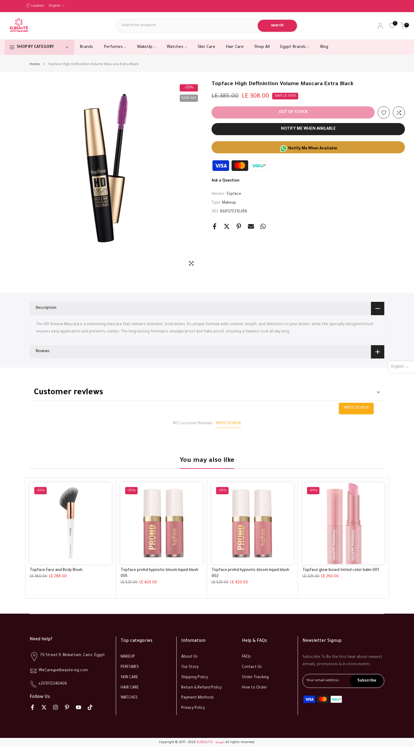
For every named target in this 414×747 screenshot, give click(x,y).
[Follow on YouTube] (78, 707)
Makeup (229, 203)
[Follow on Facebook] (32, 707)
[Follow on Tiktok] (90, 707)
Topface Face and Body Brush (56, 570)
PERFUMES (130, 667)
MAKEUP (128, 657)
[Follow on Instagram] (55, 707)
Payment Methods (197, 698)
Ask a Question (225, 181)
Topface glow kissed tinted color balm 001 (340, 570)
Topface (233, 194)
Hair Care (235, 47)
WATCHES (129, 698)
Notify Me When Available (308, 129)
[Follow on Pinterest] (67, 707)
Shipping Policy (194, 677)
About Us (189, 657)
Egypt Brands (293, 47)
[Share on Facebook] (215, 226)
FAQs (246, 657)
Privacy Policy (193, 708)
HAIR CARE (130, 688)
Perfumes (113, 47)
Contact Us (252, 667)
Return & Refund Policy (201, 688)
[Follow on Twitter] (44, 707)
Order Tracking (255, 677)
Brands (86, 47)
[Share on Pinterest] (239, 226)
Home (35, 65)
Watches (175, 47)
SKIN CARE (129, 677)
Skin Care (206, 47)
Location (37, 6)
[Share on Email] (251, 226)
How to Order (254, 688)
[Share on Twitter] (227, 226)
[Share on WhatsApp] (263, 226)
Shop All (262, 47)
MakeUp (144, 47)
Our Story (190, 667)
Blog (324, 47)
